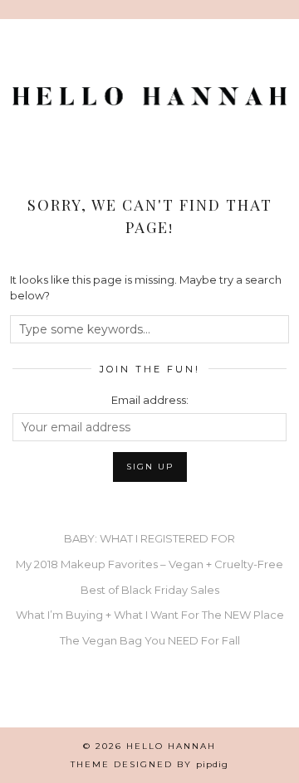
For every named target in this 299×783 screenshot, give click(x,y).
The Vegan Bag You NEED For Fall (150, 640)
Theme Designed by (149, 764)
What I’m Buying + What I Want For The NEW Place (150, 614)
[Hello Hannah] (149, 100)
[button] (287, 9)
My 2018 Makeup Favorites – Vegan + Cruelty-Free (149, 564)
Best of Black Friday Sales (150, 589)
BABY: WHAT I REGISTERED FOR (149, 538)
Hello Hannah (171, 746)
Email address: (150, 399)
